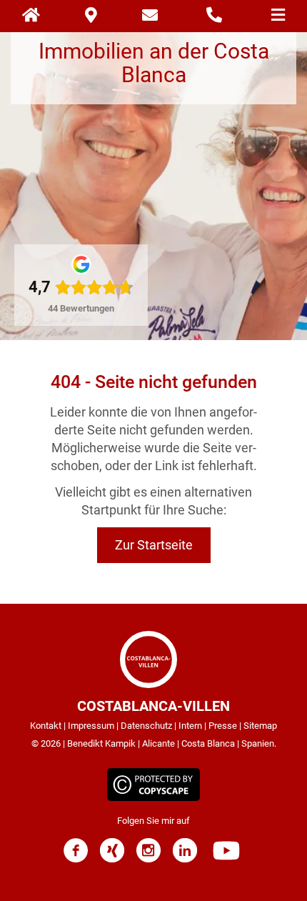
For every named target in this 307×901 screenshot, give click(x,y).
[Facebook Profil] (76, 859)
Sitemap (260, 725)
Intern (190, 725)
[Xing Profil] (112, 859)
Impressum (91, 725)
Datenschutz (146, 725)
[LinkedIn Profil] (185, 859)
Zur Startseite (154, 544)
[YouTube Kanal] (226, 859)
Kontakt (45, 725)
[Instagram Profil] (148, 859)
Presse (222, 725)
